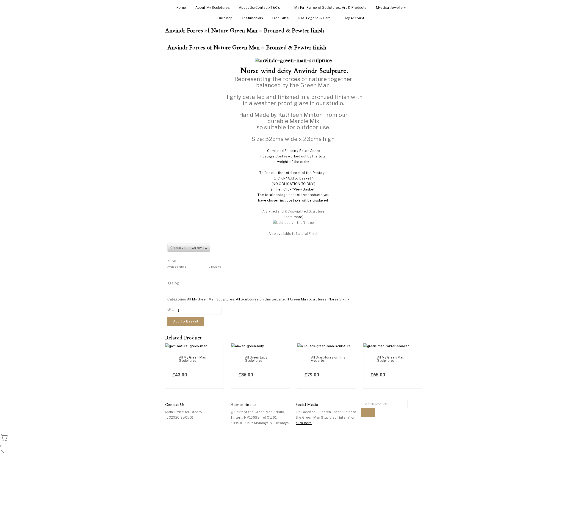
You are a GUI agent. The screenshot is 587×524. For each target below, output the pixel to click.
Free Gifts (280, 18)
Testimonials (252, 18)
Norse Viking (339, 299)
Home (181, 7)
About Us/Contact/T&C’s (259, 7)
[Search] (368, 412)
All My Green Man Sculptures (210, 299)
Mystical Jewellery (391, 7)
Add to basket (186, 321)
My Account (355, 18)
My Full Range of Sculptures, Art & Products (330, 7)
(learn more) (293, 217)
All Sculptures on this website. (261, 299)
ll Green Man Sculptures (307, 299)
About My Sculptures (212, 7)
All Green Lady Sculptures (256, 359)
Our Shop (225, 18)
